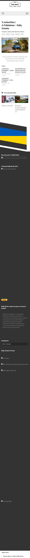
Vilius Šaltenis (20, 31)
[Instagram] (17, 9)
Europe (12, 34)
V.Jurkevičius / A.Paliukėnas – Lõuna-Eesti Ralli (7, 80)
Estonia (7, 34)
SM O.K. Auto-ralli (7, 105)
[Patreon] (15, 9)
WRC (22, 34)
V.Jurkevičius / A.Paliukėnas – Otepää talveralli (8, 70)
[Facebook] (13, 9)
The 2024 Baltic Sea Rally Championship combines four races (20, 70)
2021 (3, 34)
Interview (17, 34)
